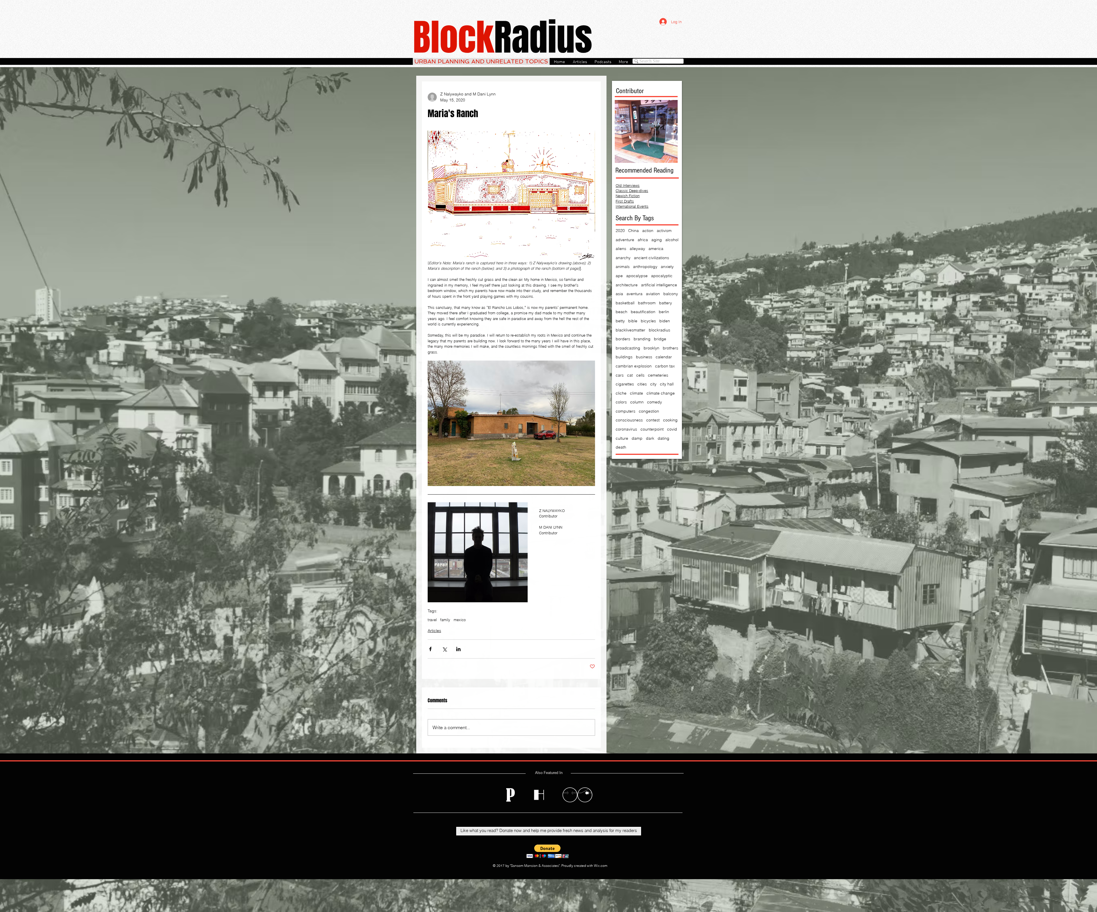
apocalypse (637, 275)
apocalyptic (661, 275)
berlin (664, 311)
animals (623, 266)
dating (663, 438)
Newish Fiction (628, 195)
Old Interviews (628, 185)
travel (432, 619)
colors (621, 402)
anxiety (667, 266)
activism (664, 230)
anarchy (623, 257)
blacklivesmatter (630, 330)
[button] (547, 851)
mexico (460, 619)
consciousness (629, 420)
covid (672, 429)
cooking (670, 420)
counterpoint (652, 429)
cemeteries (658, 375)
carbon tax (665, 366)
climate (636, 393)
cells (640, 375)
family (445, 619)
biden (664, 320)
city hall (667, 384)
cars (620, 375)
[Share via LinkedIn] (458, 649)
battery (665, 302)
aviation (653, 293)
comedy (654, 402)
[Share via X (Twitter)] (444, 649)
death (621, 447)
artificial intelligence (659, 284)
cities (642, 384)
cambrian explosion (634, 366)
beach (621, 311)
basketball (625, 302)
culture (622, 438)
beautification (643, 311)
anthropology (645, 266)
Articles (434, 630)
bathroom (647, 302)
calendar (664, 356)
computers (625, 411)
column (637, 402)
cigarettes (625, 384)
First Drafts (625, 201)
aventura (634, 293)
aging (656, 239)
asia (619, 293)
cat (630, 375)
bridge (660, 338)
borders (623, 338)
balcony (670, 293)
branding (642, 338)
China (633, 230)
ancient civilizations (651, 257)
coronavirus (626, 429)
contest (653, 420)
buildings (624, 356)
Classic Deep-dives (632, 190)
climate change (660, 393)
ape (619, 275)
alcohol (671, 239)
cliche (621, 393)
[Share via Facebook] (430, 649)
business (644, 356)
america (655, 248)
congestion (649, 411)
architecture (627, 284)
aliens (621, 248)
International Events (632, 206)
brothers (670, 348)
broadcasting (628, 348)
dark (650, 438)
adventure (625, 239)
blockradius (659, 330)
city (653, 384)
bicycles (648, 320)
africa (643, 239)
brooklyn (651, 348)
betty (620, 320)
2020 (620, 230)
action (647, 230)
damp (637, 438)
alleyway (637, 248)
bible (632, 320)
